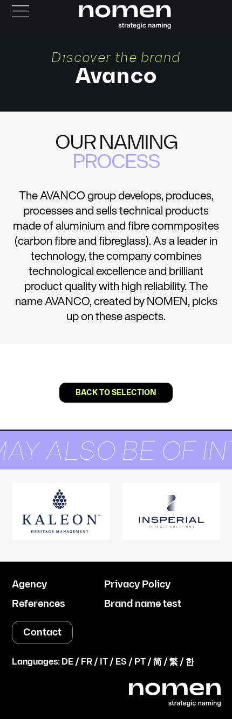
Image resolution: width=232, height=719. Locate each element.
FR (86, 662)
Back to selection (116, 392)
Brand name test (142, 604)
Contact (42, 632)
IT (104, 662)
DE (67, 662)
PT (140, 662)
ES (121, 662)
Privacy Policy (137, 585)
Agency (29, 585)
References (38, 604)
